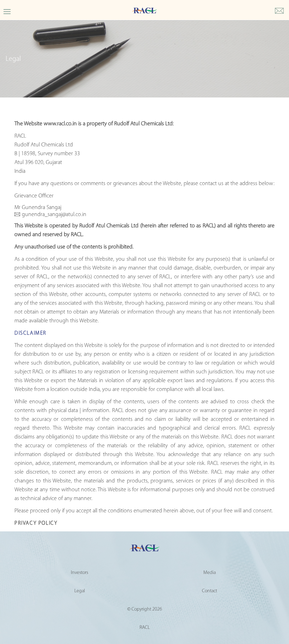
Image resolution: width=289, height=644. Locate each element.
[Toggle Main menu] (7, 11)
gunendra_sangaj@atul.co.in (54, 214)
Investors (79, 572)
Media (209, 572)
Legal (79, 591)
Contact (209, 591)
